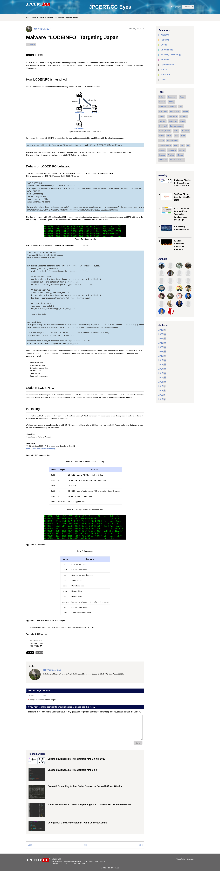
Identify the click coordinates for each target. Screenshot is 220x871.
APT (176, 136)
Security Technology (171, 55)
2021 (160, 351)
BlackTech (163, 111)
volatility (162, 121)
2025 (160, 334)
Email (41, 55)
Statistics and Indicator (167, 107)
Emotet (162, 155)
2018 (160, 364)
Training (171, 102)
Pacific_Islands (164, 131)
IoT (182, 145)
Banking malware (176, 126)
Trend (183, 136)
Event (164, 45)
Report (185, 111)
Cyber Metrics (167, 65)
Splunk (161, 116)
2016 (160, 373)
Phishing (171, 155)
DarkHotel (163, 126)
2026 (160, 330)
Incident (165, 40)
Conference (172, 97)
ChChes (162, 102)
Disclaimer (190, 859)
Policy (161, 136)
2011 (160, 395)
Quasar (162, 150)
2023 (160, 343)
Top (27, 17)
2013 (160, 386)
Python (161, 97)
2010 (160, 399)
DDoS (169, 136)
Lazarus (182, 150)
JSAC (176, 145)
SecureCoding (172, 140)
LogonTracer (175, 111)
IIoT (188, 145)
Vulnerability (167, 50)
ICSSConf (165, 75)
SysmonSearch (165, 145)
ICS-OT (164, 70)
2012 (160, 390)
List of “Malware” (37, 17)
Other (163, 79)
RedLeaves (173, 121)
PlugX (182, 121)
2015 (160, 377)
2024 (160, 338)
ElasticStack (172, 116)
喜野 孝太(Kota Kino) (42, 29)
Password (185, 131)
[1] (119, 395)
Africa (161, 140)
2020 (160, 356)
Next (140, 845)
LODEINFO (31, 44)
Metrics (180, 155)
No (44, 695)
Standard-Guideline (177, 160)
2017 (160, 369)
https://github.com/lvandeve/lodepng (40, 449)
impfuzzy (183, 116)
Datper (182, 97)
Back (30, 845)
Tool (180, 107)
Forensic (165, 60)
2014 (160, 382)
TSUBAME (163, 160)
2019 (160, 360)
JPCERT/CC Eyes (110, 7)
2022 (160, 347)
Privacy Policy (180, 859)
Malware (165, 35)
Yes (32, 695)
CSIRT (176, 131)
